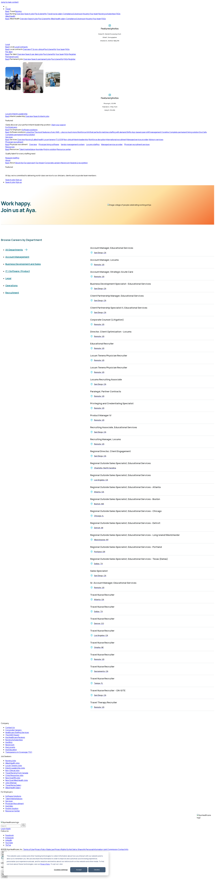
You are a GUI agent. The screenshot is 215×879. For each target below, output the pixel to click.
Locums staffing (92, 144)
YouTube (9, 842)
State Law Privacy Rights (56, 849)
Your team (94, 14)
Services (9, 137)
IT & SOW (59, 139)
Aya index (39, 149)
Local (7, 44)
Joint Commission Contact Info (115, 849)
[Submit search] (23, 825)
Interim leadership (80, 139)
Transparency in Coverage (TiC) (18, 752)
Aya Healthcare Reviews (15, 737)
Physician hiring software (49, 144)
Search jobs (29, 14)
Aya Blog (8, 742)
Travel (8, 9)
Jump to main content (9, 2)
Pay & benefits (41, 14)
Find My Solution (11, 808)
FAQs (118, 14)
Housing (86, 14)
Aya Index (9, 806)
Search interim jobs (41, 116)
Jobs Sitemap (11, 783)
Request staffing (12, 158)
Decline (97, 870)
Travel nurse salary (55, 14)
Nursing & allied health (34, 139)
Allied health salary (58, 18)
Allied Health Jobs (12, 763)
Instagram (9, 838)
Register (72, 54)
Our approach (29, 163)
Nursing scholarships (107, 14)
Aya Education (11, 749)
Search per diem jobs (34, 54)
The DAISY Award (12, 735)
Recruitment (12, 292)
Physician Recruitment (14, 803)
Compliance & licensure (72, 14)
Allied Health (10, 16)
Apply (8, 828)
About (7, 160)
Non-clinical (68, 139)
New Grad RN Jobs (12, 778)
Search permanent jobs (41, 59)
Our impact (39, 163)
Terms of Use (28, 849)
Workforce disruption (97, 139)
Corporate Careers (13, 730)
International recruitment (116, 139)
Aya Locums (10, 747)
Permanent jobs (12, 56)
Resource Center (12, 811)
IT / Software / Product (17, 271)
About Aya (19, 163)
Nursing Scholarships (14, 740)
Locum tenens (49, 139)
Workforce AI (101, 132)
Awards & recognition (79, 163)
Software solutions (30, 129)
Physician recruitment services (137, 144)
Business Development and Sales (23, 263)
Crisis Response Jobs (14, 775)
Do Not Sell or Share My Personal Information (85, 849)
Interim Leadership (19, 114)
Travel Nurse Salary (13, 785)
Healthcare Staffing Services (17, 732)
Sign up (19, 180)
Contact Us (10, 727)
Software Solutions (13, 796)
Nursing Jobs (10, 760)
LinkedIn (8, 840)
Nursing (18, 11)
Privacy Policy (45, 864)
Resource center (64, 149)
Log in (3, 828)
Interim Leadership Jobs (15, 768)
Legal (8, 278)
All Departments (14, 249)
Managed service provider (137, 139)
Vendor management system (73, 144)
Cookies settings (61, 870)
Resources (10, 147)
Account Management (17, 256)
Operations (11, 285)
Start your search (58, 125)
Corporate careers (53, 163)
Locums (8, 114)
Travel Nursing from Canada (16, 773)
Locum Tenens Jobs (13, 765)
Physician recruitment (14, 142)
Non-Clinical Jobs (12, 770)
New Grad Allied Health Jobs (16, 780)
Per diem (9, 52)
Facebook (9, 835)
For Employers (11, 127)
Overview (20, 14)
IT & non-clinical (37, 49)
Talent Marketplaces (13, 798)
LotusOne (51, 132)
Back (7, 11)
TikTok (8, 845)
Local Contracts (21, 47)
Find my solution (50, 149)
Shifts (144, 132)
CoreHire (180, 132)
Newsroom (65, 163)
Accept (79, 870)
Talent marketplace (27, 149)
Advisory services (156, 139)
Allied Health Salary (13, 787)
